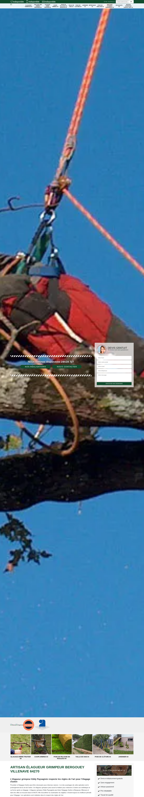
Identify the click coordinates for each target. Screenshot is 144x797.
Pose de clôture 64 (78, 6)
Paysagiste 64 (119, 6)
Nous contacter (67, 367)
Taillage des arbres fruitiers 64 (38, 6)
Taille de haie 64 (71, 6)
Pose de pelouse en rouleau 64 (63, 6)
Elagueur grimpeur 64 (28, 6)
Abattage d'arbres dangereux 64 (110, 6)
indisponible (18, 2)
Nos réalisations (35, 367)
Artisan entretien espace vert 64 (128, 6)
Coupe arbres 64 (55, 6)
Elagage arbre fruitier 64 (47, 6)
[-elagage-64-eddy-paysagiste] (16, 5)
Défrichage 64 (92, 6)
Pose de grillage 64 (100, 6)
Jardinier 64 (85, 6)
